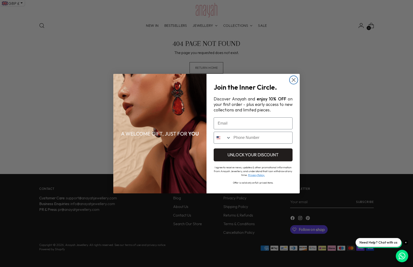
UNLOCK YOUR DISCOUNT (253, 155)
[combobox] (222, 137)
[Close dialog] (293, 80)
